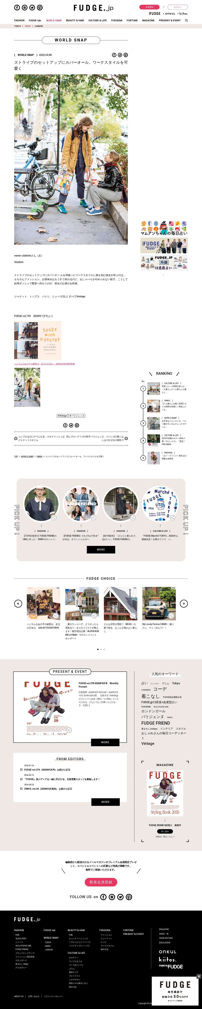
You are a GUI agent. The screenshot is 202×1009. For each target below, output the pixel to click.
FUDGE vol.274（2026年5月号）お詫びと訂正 (47, 769)
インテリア (166, 729)
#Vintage (62, 416)
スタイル (181, 729)
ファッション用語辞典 (24, 956)
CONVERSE (145, 690)
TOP (16, 456)
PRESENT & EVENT (170, 20)
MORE (105, 742)
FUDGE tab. (35, 20)
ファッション (106, 934)
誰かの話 (73, 986)
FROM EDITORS (166, 938)
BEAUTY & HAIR (75, 20)
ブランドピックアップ (24, 953)
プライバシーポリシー (53, 996)
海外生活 (104, 949)
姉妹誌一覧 (164, 933)
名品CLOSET (21, 938)
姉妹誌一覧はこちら (164, 836)
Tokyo (176, 683)
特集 (17, 934)
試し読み (165, 831)
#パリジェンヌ (76, 416)
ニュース (19, 942)
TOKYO (17, 26)
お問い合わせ (33, 996)
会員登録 (149, 7)
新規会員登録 (100, 882)
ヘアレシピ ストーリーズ (79, 942)
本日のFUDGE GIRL (161, 707)
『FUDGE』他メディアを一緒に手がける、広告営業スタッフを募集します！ (62, 779)
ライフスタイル (75, 961)
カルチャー (73, 957)
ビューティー (106, 938)
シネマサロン (74, 979)
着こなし (150, 696)
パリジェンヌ (152, 717)
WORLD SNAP (54, 20)
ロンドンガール (153, 711)
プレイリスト (74, 975)
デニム (165, 683)
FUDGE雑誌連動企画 (172, 697)
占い (144, 683)
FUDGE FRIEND (155, 723)
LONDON (39, 26)
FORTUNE (132, 20)
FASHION (19, 20)
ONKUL (170, 717)
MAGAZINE (148, 20)
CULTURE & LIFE (97, 20)
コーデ (160, 689)
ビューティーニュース (78, 938)
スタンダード (21, 960)
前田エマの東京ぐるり (78, 983)
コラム (72, 968)
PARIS (28, 26)
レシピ (103, 942)
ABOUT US (19, 996)
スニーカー (155, 683)
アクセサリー (21, 967)
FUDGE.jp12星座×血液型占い (159, 702)
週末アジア (73, 972)
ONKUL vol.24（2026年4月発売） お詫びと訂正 (48, 789)
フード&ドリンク (76, 965)
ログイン (177, 7)
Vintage (147, 743)
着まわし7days (21, 964)
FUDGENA (116, 20)
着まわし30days (149, 728)
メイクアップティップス (79, 945)
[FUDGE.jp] (93, 8)
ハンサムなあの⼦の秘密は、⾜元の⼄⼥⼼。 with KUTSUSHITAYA (44, 363)
